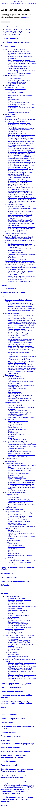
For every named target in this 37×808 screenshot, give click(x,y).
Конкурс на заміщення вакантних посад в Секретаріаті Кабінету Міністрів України (21, 319)
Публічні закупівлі (14, 531)
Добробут (11, 426)
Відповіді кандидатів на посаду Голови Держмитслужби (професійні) (17, 770)
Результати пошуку (9, 577)
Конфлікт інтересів (14, 392)
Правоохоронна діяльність (12, 691)
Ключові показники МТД (16, 490)
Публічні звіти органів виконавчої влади (21, 111)
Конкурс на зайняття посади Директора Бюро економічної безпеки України (21, 340)
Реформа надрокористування (17, 610)
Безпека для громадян (15, 658)
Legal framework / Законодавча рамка (20, 244)
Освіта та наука (13, 433)
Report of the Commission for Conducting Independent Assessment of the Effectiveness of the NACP (21, 201)
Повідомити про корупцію (17, 388)
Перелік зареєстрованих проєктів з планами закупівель (19, 474)
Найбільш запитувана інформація (19, 66)
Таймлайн (5, 585)
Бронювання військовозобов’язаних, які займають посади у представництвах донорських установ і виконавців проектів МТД (22, 486)
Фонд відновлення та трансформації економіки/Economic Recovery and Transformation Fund (20, 216)
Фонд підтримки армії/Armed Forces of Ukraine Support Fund (20, 212)
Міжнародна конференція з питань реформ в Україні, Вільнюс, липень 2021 (22, 679)
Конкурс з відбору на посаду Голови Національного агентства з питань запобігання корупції (20, 335)
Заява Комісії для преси (15, 131)
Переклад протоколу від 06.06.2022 (19, 153)
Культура (11, 438)
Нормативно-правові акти (16, 84)
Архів (10, 354)
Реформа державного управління (19, 620)
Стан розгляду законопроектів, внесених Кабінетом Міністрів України (21, 455)
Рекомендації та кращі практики (18, 112)
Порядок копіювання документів (19, 60)
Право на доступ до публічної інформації (21, 61)
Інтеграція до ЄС (13, 422)
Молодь (4, 805)
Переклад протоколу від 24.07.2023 (19, 167)
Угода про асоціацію (15, 405)
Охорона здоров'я (8, 711)
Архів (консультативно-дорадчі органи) (21, 516)
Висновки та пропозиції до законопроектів (22, 443)
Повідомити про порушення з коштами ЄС (22, 417)
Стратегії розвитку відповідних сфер (20, 306)
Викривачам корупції (15, 393)
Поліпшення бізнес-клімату (17, 598)
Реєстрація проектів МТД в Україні (19, 468)
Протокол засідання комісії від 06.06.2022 (21, 152)
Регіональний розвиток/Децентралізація (17, 744)
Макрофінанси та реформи (17, 429)
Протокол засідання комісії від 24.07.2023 (21, 165)
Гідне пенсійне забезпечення (17, 634)
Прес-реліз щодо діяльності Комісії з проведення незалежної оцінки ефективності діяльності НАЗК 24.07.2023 (22, 196)
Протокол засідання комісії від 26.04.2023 (21, 158)
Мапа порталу (6, 22)
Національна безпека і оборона (18, 421)
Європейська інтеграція (10, 589)
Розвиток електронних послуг (18, 624)
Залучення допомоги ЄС (16, 477)
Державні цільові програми (17, 312)
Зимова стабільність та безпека (18, 439)
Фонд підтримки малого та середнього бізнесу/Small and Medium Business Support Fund (22, 208)
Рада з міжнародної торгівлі (17, 525)
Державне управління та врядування (16, 684)
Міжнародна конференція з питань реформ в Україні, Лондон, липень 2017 (22, 675)
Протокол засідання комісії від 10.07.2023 (21, 162)
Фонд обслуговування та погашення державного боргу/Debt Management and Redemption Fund (21, 223)
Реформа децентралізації (16, 622)
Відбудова (11, 436)
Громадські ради (13, 99)
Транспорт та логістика (10, 748)
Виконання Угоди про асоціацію (18, 404)
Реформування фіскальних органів (19, 627)
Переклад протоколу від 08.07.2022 (19, 157)
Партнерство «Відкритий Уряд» (18, 102)
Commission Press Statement (17, 133)
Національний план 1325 (16, 547)
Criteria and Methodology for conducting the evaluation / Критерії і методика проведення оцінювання (21, 277)
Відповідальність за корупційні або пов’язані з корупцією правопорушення (21, 399)
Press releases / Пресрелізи (16, 252)
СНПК (10, 550)
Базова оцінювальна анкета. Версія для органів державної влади (20, 169)
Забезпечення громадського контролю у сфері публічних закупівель (21, 534)
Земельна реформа (14, 605)
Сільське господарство (10, 732)
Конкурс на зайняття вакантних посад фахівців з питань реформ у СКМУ (20, 316)
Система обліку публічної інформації (20, 73)
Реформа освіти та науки (16, 632)
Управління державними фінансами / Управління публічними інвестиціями (16, 702)
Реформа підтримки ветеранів (18, 656)
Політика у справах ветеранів (13, 719)
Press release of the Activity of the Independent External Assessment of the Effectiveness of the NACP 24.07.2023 (20, 191)
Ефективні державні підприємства (19, 600)
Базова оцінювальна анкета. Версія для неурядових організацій (20, 173)
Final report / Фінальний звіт (17, 259)
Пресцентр (5, 285)
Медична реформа (14, 630)
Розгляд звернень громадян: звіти (19, 80)
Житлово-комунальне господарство (15, 751)
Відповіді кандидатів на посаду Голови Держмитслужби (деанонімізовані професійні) (17, 799)
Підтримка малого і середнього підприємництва (18, 616)
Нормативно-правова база (16, 101)
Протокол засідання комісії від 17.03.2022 (21, 148)
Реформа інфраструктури (16, 603)
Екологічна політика (15, 608)
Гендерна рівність (8, 722)
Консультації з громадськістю (17, 92)
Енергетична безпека (15, 601)
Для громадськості (8, 46)
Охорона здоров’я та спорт (17, 434)
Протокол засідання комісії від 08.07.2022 (21, 155)
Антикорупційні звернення (17, 82)
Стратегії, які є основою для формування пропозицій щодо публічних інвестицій (21, 309)
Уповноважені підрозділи (16, 378)
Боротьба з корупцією (15, 424)
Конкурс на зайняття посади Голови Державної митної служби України (20, 343)
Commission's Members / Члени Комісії (20, 271)
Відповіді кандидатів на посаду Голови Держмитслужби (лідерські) (17, 776)
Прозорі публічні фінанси (16, 625)
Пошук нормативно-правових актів (15, 581)
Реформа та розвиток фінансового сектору (22, 606)
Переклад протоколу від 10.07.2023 (19, 164)
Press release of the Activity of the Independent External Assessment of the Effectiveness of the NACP (20, 177)
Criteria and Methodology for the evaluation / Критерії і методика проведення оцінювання (21, 255)
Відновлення (12, 548)
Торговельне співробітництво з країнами (21, 560)
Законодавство (13, 543)
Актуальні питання (14, 78)
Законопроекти (7, 573)
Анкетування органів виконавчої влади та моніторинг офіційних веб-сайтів (22, 71)
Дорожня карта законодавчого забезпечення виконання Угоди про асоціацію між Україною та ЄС (19, 412)
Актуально (11, 90)
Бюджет (10, 530)
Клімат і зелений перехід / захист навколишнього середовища (14, 756)
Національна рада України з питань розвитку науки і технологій (19, 518)
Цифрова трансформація (11, 687)
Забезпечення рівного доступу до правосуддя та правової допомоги (19, 641)
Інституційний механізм (16, 545)
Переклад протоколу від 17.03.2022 (19, 150)
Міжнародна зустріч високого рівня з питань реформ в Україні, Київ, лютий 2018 (20, 671)
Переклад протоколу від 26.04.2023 (19, 160)
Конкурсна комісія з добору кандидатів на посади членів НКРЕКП (21, 331)
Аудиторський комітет (10, 765)
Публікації (11, 552)
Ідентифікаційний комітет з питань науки (21, 526)
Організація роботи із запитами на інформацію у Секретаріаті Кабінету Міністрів (20, 53)
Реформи (4, 593)
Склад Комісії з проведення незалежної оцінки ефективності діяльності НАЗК (21, 129)
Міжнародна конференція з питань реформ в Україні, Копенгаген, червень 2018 (22, 667)
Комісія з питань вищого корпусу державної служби (19, 522)
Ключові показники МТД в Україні (15, 42)
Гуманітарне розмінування (12, 736)
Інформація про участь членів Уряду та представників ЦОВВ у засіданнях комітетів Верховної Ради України (20, 451)
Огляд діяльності (13, 553)
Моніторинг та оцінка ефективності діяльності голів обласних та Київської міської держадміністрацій (20, 500)
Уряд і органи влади (9, 26)
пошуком (26, 17)
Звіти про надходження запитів (18, 68)
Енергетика (5, 740)
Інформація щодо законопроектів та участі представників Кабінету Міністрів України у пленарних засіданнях (22, 446)
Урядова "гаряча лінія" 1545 (13, 292)
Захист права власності (15, 651)
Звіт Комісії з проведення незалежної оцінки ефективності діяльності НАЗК (20, 186)
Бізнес (10, 431)
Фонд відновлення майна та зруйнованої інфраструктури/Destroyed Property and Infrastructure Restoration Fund (21, 228)
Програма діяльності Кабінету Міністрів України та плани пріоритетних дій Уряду (21, 304)
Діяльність (5, 296)
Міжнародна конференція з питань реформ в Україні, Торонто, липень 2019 (22, 663)
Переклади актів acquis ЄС (17, 415)
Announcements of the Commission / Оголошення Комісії (19, 249)
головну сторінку (21, 16)
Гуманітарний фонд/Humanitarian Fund (20, 220)
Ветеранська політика (15, 427)
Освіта (3, 707)
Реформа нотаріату (14, 649)
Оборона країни (13, 654)
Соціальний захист (8, 715)
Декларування (13, 390)
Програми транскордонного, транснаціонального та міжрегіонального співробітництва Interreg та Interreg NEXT (21, 480)
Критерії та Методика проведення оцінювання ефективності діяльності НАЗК (20, 124)
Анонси (10, 94)
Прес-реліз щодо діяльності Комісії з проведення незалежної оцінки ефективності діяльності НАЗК (20, 182)
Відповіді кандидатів (9, 38)
